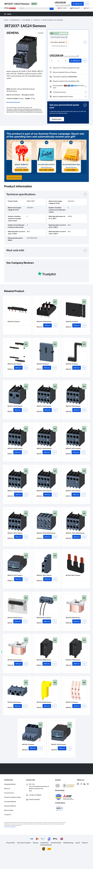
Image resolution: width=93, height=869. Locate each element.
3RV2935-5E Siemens (28, 744)
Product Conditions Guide (12, 797)
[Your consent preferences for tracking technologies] (1, 651)
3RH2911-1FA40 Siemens (73, 406)
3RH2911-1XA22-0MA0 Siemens (46, 533)
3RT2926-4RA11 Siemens (44, 617)
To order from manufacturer (58, 46)
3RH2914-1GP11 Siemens (14, 575)
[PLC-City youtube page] (88, 784)
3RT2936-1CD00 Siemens (73, 660)
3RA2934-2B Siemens (43, 364)
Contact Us (7, 814)
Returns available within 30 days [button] (63, 96)
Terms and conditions (24, 842)
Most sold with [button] (15, 250)
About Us (7, 788)
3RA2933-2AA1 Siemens (14, 364)
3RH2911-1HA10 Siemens (44, 448)
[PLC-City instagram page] (78, 784)
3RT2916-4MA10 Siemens (14, 617)
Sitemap (35, 842)
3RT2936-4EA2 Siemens (14, 702)
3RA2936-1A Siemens (72, 364)
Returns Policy (8, 810)
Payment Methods (10, 806)
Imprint (77, 842)
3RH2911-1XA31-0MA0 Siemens (75, 533)
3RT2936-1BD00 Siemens (44, 660)
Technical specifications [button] (21, 194)
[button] (85, 44)
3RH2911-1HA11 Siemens (73, 448)
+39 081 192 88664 (35, 795)
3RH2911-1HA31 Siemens (44, 490)
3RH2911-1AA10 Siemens (14, 406)
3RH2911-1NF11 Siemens (14, 533)
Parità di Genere (56, 842)
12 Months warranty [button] (59, 92)
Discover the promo (14, 177)
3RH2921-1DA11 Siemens (44, 575)
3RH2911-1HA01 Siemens (14, 448)
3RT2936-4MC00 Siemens (44, 702)
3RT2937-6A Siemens (72, 702)
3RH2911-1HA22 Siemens (14, 490)
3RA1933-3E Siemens (13, 321)
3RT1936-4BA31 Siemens (73, 575)
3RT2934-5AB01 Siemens (73, 617)
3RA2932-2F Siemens (72, 321)
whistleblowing (68, 842)
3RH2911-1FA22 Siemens (44, 406)
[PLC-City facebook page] (81, 784)
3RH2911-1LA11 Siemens (73, 490)
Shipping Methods (10, 784)
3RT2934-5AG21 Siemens (14, 660)
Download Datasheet (13, 102)
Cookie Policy (44, 842)
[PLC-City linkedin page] (84, 784)
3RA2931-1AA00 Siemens (44, 321)
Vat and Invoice (9, 793)
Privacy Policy (10, 842)
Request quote (56, 119)
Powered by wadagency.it (10, 826)
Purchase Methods (10, 801)
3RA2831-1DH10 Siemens (58, 744)
